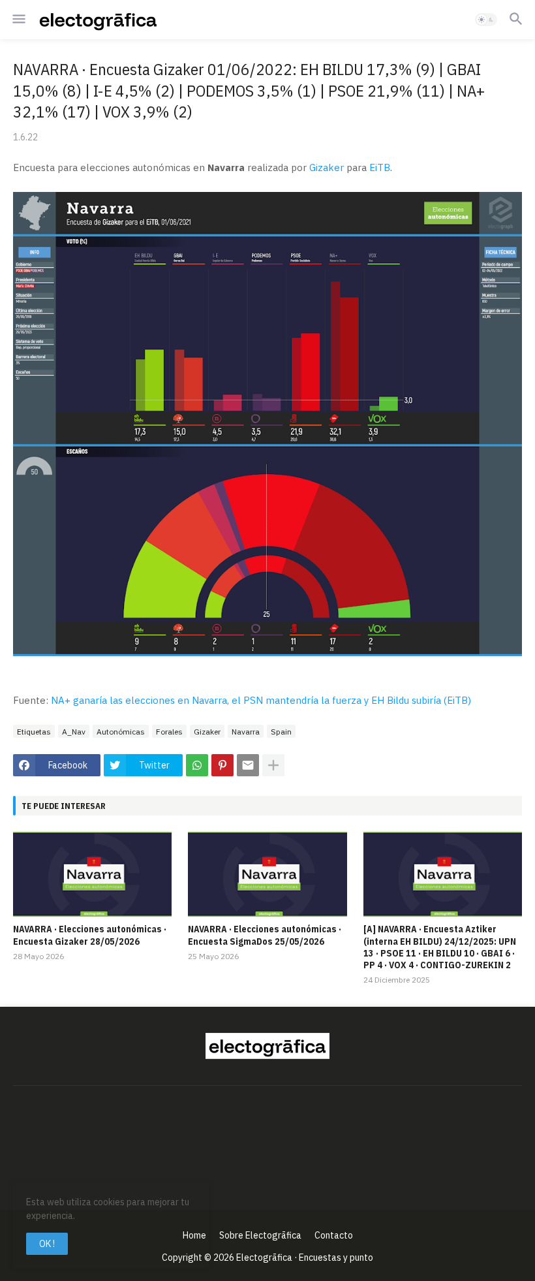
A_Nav (73, 731)
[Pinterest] (222, 765)
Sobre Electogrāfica (260, 1235)
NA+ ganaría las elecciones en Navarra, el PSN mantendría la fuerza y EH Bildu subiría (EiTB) (261, 700)
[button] (18, 19)
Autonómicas (121, 731)
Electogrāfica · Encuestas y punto (304, 1257)
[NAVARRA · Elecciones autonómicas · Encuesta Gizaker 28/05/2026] (92, 874)
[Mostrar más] (273, 765)
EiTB (379, 167)
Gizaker (326, 167)
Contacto (333, 1235)
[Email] (248, 765)
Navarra (246, 731)
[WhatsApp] (197, 765)
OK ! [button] (47, 1244)
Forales (169, 731)
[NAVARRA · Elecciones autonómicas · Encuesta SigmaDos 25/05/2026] (267, 874)
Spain (281, 731)
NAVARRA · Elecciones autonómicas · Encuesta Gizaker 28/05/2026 (89, 935)
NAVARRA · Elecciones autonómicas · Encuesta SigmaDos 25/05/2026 (264, 935)
